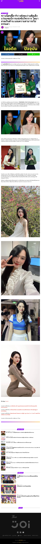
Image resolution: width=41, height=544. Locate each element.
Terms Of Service (27, 535)
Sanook (6, 401)
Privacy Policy (35, 535)
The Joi (20, 542)
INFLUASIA (21, 540)
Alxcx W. (6, 27)
